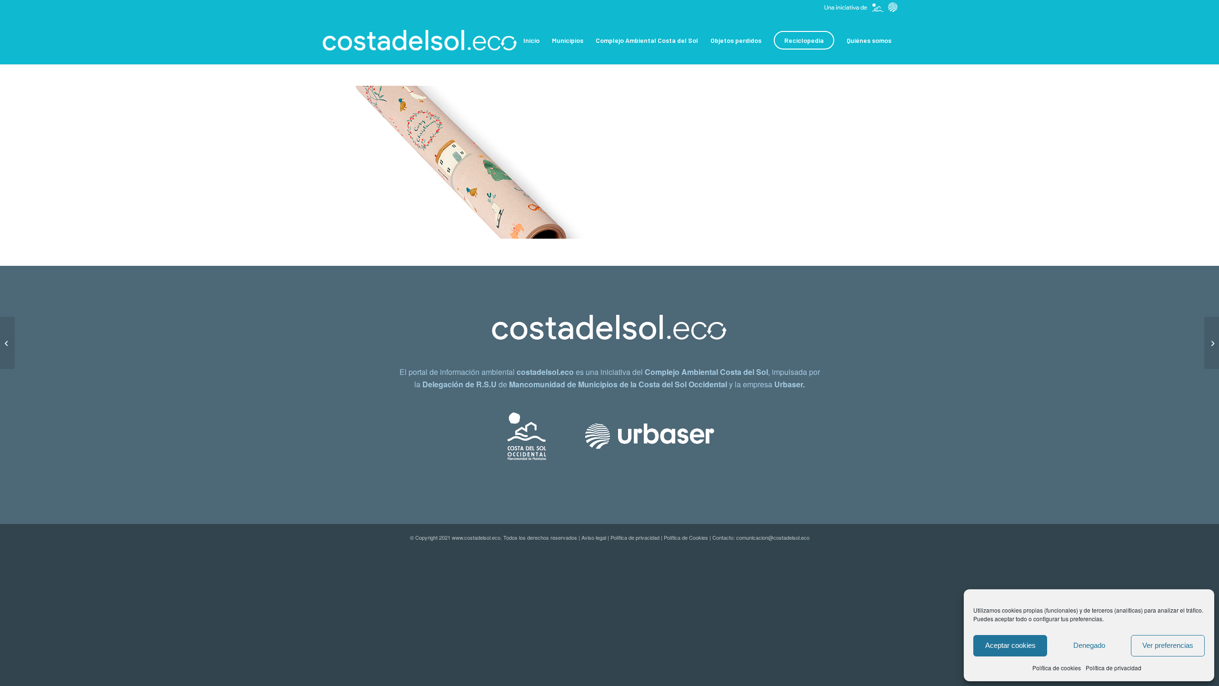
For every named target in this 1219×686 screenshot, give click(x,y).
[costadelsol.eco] (420, 40)
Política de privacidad (1113, 668)
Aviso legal (593, 537)
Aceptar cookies (1010, 645)
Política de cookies (1056, 668)
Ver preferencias (1167, 645)
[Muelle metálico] (7, 343)
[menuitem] (531, 40)
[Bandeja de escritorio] (1211, 343)
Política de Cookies (686, 537)
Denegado (1089, 645)
